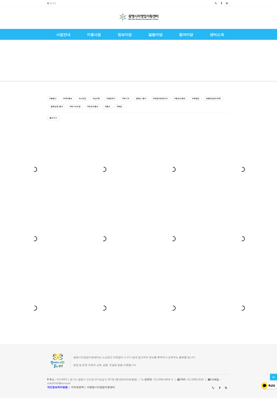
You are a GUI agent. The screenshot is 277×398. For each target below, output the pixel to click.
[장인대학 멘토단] (12, 61)
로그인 (53, 3)
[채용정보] (265, 61)
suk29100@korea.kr (59, 383)
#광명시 (53, 98)
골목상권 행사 (57, 106)
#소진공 (82, 98)
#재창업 (195, 98)
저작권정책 (77, 387)
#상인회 (96, 98)
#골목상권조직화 (213, 98)
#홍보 (107, 106)
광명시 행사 (141, 98)
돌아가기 (53, 118)
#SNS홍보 (67, 98)
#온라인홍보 (92, 106)
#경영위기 (111, 98)
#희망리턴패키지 (160, 98)
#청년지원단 (180, 98)
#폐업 (119, 106)
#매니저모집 (75, 106)
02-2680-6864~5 (216, 3)
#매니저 (125, 98)
